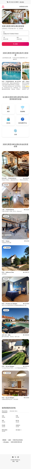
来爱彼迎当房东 (23, 6)
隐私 (14, 461)
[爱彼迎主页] (3, 6)
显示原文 (22, 2)
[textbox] (8, 39)
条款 (17, 461)
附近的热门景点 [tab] (13, 411)
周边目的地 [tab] (4, 411)
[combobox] (15, 34)
